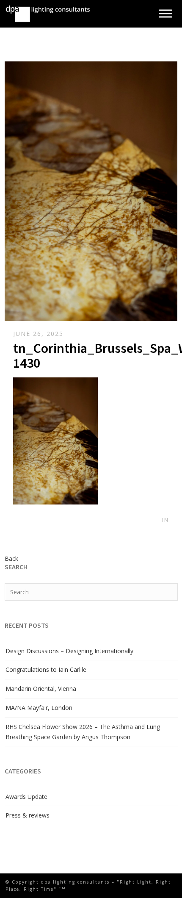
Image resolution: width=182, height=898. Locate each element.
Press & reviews (28, 815)
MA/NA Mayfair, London (39, 708)
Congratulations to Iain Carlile (46, 669)
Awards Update (26, 797)
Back (11, 558)
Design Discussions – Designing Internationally (69, 651)
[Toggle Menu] (165, 14)
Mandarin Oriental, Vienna (41, 689)
